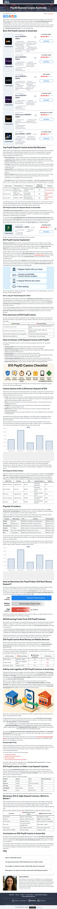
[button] (28, 858)
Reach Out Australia (9, 757)
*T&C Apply (35, 37)
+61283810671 (37, 905)
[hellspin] (8, 41)
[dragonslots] (8, 119)
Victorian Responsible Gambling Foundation (16, 759)
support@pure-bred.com (46, 905)
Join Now (46, 41)
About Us (11, 894)
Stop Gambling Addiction (28, 896)
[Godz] (8, 80)
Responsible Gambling (41, 894)
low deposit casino (39, 255)
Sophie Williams (50, 13)
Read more (39, 907)
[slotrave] (8, 61)
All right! (32, 907)
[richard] (8, 228)
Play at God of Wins (50, 190)
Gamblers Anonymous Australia (12, 756)
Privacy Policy (29, 894)
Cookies (22, 894)
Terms (17, 894)
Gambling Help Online (10, 754)
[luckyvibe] (8, 136)
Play (48, 659)
